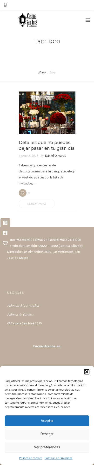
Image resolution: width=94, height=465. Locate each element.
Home (42, 72)
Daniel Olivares (55, 155)
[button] (86, 371)
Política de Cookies (20, 314)
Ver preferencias (47, 447)
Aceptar (47, 421)
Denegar (47, 434)
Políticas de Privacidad (59, 458)
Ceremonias (37, 203)
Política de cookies (30, 458)
